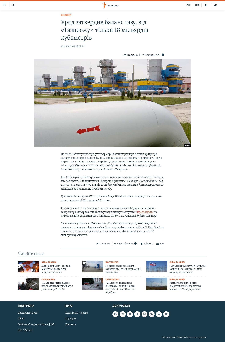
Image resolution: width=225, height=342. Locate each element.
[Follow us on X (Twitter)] (123, 314)
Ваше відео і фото (27, 313)
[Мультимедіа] (206, 5)
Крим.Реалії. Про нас (76, 313)
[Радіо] (215, 5)
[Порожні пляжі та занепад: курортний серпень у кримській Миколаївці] (92, 266)
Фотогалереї (112, 262)
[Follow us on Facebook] (115, 314)
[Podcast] (159, 314)
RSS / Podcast (25, 330)
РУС (189, 5)
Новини (66, 15)
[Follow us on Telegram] (137, 314)
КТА (197, 5)
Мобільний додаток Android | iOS (36, 324)
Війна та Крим (49, 262)
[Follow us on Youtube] (130, 314)
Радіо (21, 318)
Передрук (70, 318)
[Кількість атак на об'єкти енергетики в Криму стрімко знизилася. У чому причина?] (156, 284)
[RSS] (152, 314)
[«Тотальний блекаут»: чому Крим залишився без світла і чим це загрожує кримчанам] (156, 266)
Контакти (70, 324)
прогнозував (144, 212)
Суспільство (48, 279)
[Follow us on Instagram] (144, 314)
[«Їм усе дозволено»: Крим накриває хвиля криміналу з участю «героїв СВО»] (28, 284)
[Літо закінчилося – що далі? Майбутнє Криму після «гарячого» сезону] (28, 266)
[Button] (131, 55)
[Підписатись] (166, 314)
